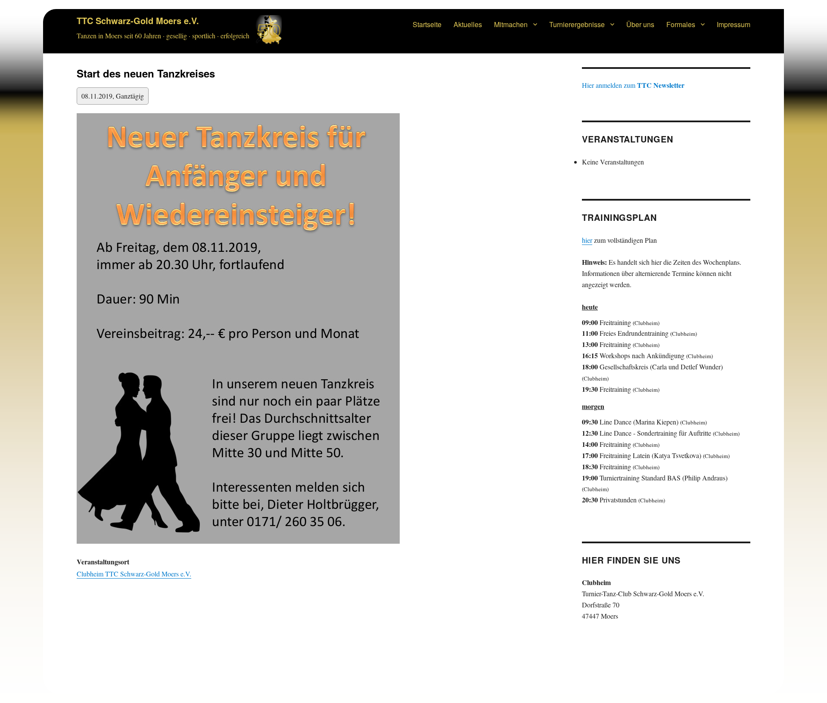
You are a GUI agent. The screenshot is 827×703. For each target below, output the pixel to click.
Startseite (427, 24)
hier (587, 240)
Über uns (640, 24)
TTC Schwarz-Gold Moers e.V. (138, 20)
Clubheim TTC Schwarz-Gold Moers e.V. (134, 573)
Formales (680, 24)
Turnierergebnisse (577, 24)
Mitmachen (511, 24)
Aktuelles (468, 24)
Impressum (733, 24)
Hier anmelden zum (633, 85)
